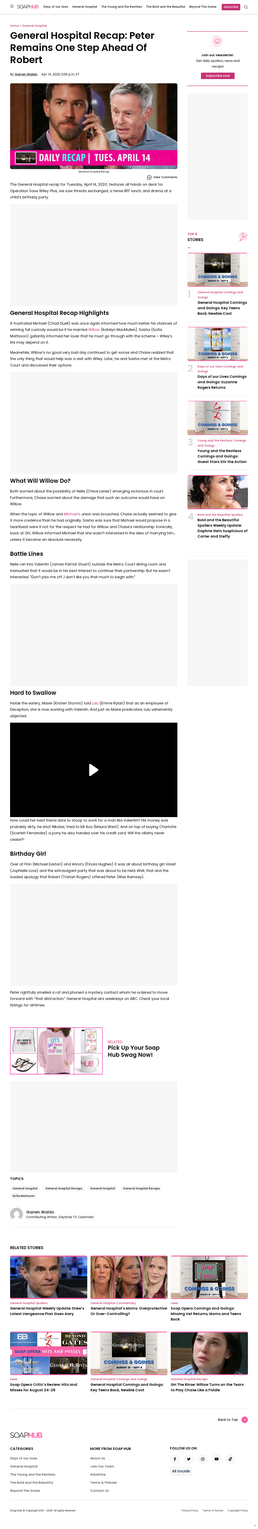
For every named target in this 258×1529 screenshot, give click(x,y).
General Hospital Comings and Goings (119, 1379)
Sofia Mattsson (23, 1196)
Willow (94, 329)
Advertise (98, 1474)
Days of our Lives (55, 7)
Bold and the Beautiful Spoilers (220, 515)
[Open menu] (12, 6)
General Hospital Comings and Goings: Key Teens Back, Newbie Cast (222, 308)
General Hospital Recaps (63, 1188)
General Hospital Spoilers (29, 1303)
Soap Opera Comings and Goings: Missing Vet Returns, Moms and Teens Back (206, 1314)
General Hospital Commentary (113, 1303)
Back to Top (228, 1419)
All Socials (181, 1471)
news (174, 1303)
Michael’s (72, 514)
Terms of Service (213, 1510)
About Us (97, 1458)
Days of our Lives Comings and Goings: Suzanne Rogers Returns (222, 382)
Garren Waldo (26, 74)
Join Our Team (102, 1466)
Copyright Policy (238, 1510)
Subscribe (231, 7)
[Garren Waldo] (18, 1214)
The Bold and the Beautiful (165, 7)
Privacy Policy (190, 1510)
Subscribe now (218, 75)
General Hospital (84, 7)
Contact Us (99, 1490)
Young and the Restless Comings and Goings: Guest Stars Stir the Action (222, 456)
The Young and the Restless (121, 7)
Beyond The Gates (202, 7)
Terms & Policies (103, 1482)
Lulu (95, 703)
